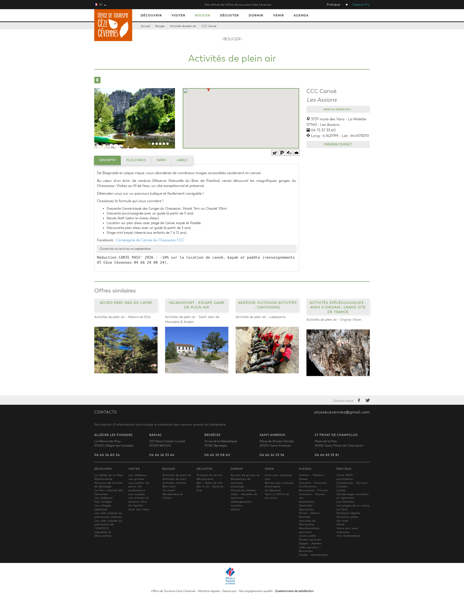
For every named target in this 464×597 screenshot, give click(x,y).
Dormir (256, 15)
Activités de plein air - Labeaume (260, 317)
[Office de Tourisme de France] (232, 575)
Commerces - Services (352, 482)
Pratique (333, 4)
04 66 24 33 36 (272, 455)
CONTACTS (105, 412)
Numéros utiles (347, 517)
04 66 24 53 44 (161, 455)
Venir (278, 15)
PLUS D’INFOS (136, 160)
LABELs (182, 160)
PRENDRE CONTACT (338, 144)
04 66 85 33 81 (327, 455)
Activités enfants (174, 482)
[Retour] (97, 80)
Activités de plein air (183, 26)
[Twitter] (368, 400)
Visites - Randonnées (313, 554)
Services (342, 520)
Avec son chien (138, 509)
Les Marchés (345, 501)
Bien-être (168, 486)
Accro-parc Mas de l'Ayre (126, 302)
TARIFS (161, 160)
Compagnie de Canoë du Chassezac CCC (150, 240)
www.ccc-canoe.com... (338, 109)
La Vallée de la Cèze (108, 475)
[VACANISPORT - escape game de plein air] (197, 350)
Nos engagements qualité (255, 591)
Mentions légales (348, 513)
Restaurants (204, 479)
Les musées (136, 494)
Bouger (202, 15)
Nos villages (103, 501)
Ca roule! (168, 490)
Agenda (301, 15)
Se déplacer (273, 490)
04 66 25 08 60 (217, 455)
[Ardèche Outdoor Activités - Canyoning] (267, 350)
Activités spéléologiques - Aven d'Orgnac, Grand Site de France (338, 307)
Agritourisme (103, 479)
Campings (237, 486)
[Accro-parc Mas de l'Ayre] (126, 350)
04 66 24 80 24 (107, 455)
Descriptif (107, 160)
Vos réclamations (348, 535)
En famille (135, 505)
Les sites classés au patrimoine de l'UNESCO (108, 524)
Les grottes (136, 479)
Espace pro (229, 591)
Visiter (178, 15)
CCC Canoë (208, 26)
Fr (101, 4)
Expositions (306, 501)
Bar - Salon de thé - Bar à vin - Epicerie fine (210, 486)
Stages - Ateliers (310, 543)
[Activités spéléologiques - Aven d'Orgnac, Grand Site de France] (338, 352)
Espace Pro (361, 4)
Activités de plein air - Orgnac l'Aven (333, 320)
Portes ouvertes (310, 539)
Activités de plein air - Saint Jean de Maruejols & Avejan (192, 319)
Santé (340, 524)
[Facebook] (359, 400)
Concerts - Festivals (313, 482)
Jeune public (307, 535)
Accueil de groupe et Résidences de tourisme (245, 479)
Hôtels (235, 509)
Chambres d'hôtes (243, 490)
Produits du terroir (209, 475)
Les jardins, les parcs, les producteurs (138, 486)
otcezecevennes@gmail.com (342, 412)
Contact (341, 486)
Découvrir (151, 15)
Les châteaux (103, 497)
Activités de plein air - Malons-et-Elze (122, 317)
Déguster (229, 15)
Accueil (145, 26)
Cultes (340, 490)
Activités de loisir (174, 479)
